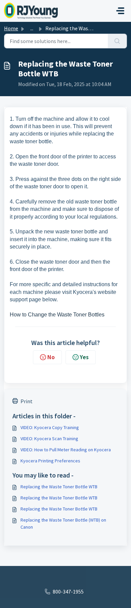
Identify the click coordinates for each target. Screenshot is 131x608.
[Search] (117, 41)
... (31, 28)
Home (11, 28)
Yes (84, 357)
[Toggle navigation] (120, 11)
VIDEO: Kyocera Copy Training (49, 427)
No (51, 357)
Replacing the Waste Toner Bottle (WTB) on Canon (63, 523)
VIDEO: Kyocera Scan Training (49, 438)
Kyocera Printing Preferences (50, 461)
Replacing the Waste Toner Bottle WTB (58, 487)
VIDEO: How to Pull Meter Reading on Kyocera (65, 450)
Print (26, 401)
